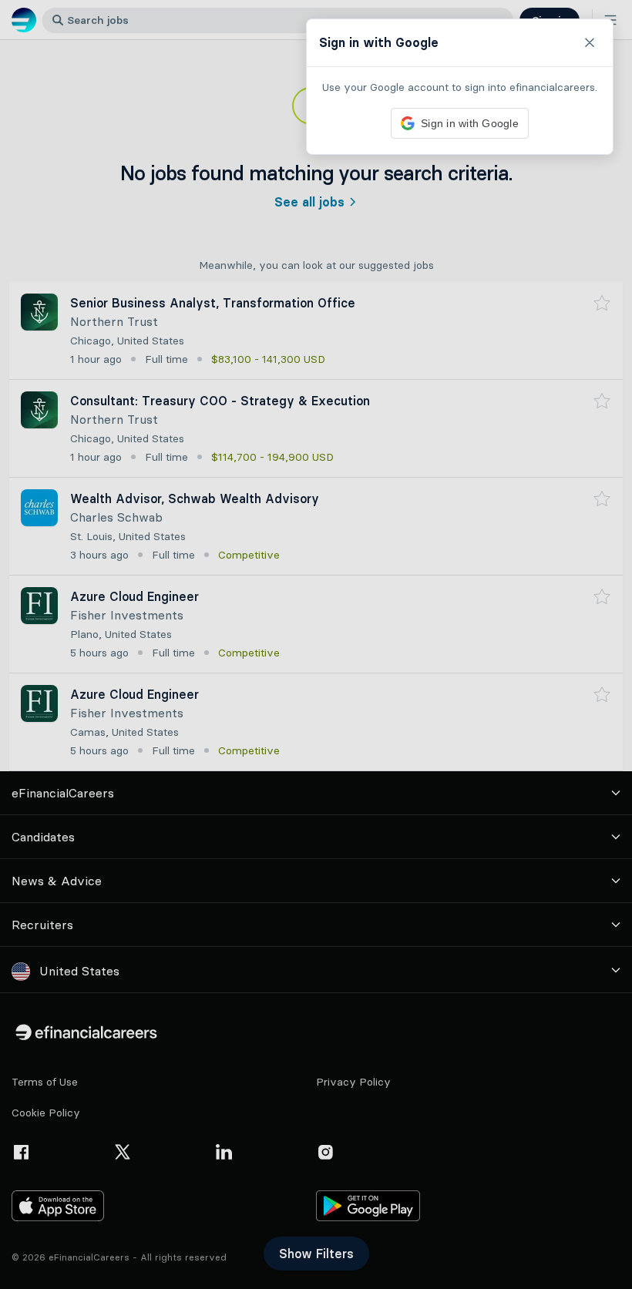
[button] (316, 644)
